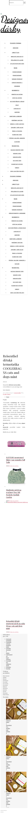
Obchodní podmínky (8, 639)
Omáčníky (17, 112)
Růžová (5, 686)
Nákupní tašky (17, 153)
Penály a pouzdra (17, 131)
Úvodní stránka (15, 43)
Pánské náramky (17, 75)
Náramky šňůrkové (17, 79)
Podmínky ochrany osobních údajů (8, 644)
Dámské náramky (17, 72)
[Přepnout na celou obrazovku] (2, 810)
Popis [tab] (7, 397)
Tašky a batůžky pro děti (17, 171)
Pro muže (5, 683)
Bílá (4, 675)
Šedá (4, 694)
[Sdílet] (4, 810)
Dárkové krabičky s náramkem (17, 213)
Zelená (8, 394)
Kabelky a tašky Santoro (17, 124)
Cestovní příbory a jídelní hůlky (17, 228)
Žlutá (7, 694)
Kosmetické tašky (17, 134)
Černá (4, 691)
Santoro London (16, 116)
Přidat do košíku (14, 465)
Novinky (8, 668)
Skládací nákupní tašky (17, 150)
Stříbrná (5, 688)
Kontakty (8, 667)
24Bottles (15, 52)
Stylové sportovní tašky (17, 63)
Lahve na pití (17, 108)
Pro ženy (5, 685)
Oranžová (5, 680)
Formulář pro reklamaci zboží (8, 663)
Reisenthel (15, 146)
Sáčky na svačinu (17, 98)
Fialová (7, 675)
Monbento (15, 90)
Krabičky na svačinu (17, 94)
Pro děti (5, 394)
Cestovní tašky (17, 160)
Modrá (4, 678)
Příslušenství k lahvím (17, 60)
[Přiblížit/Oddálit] (1, 810)
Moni (15, 68)
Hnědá (4, 677)
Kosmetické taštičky (17, 164)
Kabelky (17, 167)
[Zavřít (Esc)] (6, 810)
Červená (5, 693)
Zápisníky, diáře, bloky (17, 127)
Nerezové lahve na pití (17, 56)
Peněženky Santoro (17, 120)
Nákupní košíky (17, 157)
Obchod (15, 48)
